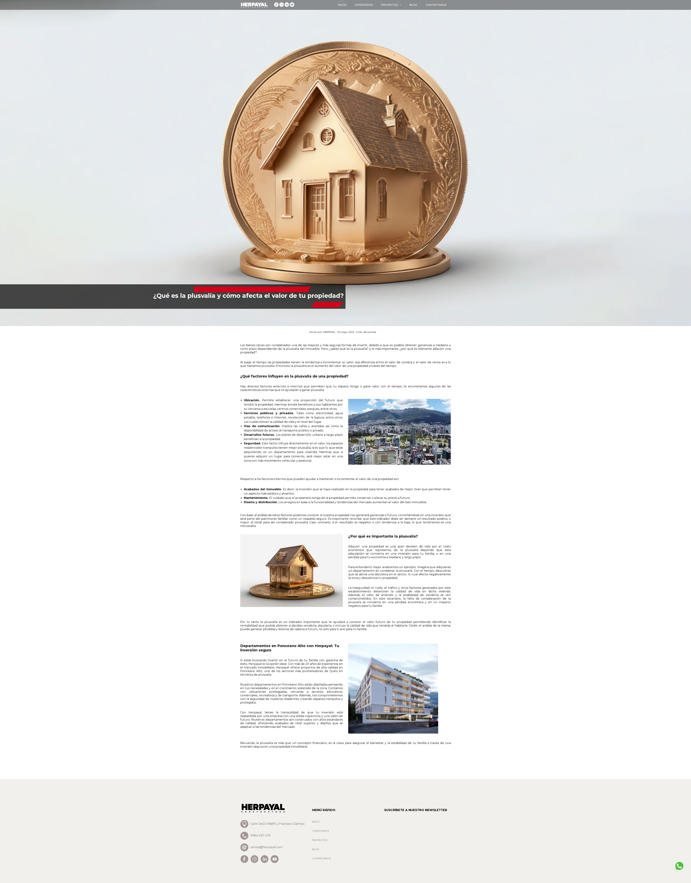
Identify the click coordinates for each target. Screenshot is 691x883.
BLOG (413, 4)
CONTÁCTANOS (436, 4)
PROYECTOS (389, 4)
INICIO (342, 4)
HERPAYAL (329, 332)
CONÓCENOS (364, 4)
